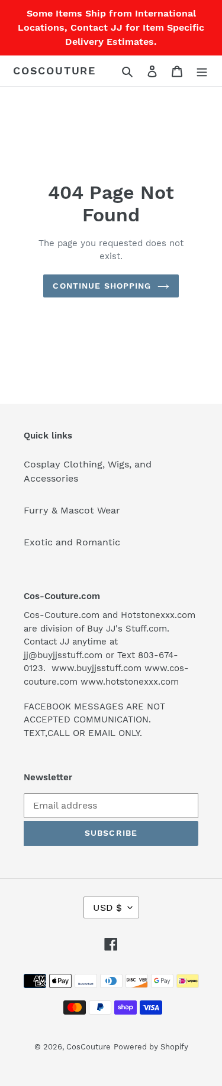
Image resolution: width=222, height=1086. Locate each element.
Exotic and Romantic (72, 542)
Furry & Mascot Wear (72, 510)
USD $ (107, 907)
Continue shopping (102, 285)
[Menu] (201, 71)
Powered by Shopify (151, 1046)
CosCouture (54, 70)
